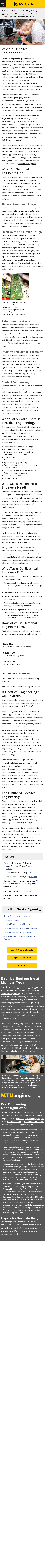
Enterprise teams (14, 1121)
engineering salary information (27, 686)
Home (3, 14)
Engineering (9, 14)
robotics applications (11, 413)
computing (25, 742)
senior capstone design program (30, 1118)
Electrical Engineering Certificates (17, 932)
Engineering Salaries (11, 920)
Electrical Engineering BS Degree (16, 924)
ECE (16, 14)
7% (37, 881)
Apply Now (22, 965)
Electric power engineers (12, 208)
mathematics (7, 507)
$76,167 (8, 644)
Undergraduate (24, 14)
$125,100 (9, 652)
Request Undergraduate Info (22, 950)
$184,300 (9, 661)
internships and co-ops (34, 1121)
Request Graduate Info (22, 957)
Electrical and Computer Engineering (19, 10)
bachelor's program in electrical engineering (20, 1003)
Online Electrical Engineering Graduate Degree (19, 937)
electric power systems (11, 104)
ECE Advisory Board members (27, 1048)
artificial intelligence (27, 163)
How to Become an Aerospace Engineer (19, 916)
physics (37, 533)
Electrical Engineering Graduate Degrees (20, 928)
